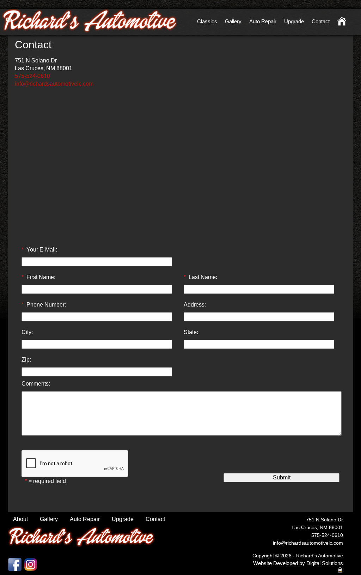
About (20, 519)
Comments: (36, 384)
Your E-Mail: (41, 250)
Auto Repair (262, 21)
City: (27, 332)
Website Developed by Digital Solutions (298, 563)
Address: (195, 305)
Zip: (26, 360)
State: (191, 332)
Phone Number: (46, 305)
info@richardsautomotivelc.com (54, 84)
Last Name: (203, 277)
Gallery (233, 21)
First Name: (40, 277)
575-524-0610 (32, 76)
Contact (321, 21)
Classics (207, 21)
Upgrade (294, 21)
